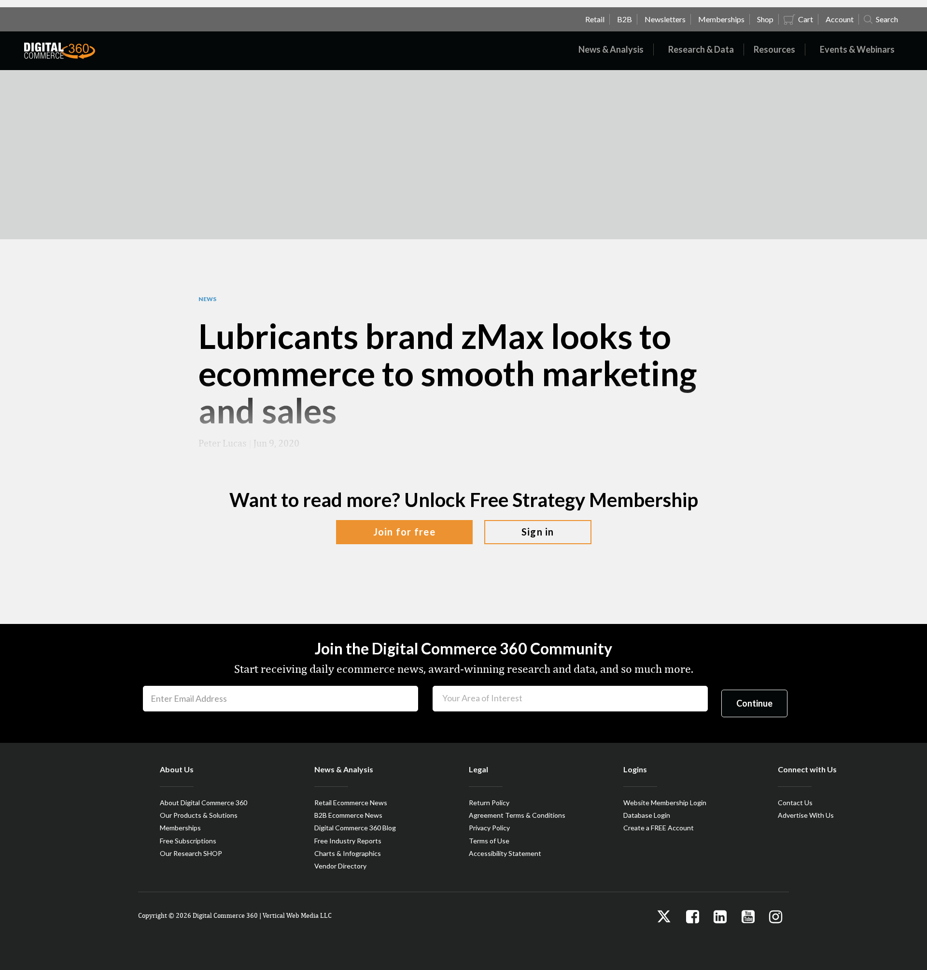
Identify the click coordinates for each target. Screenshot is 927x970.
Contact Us (795, 802)
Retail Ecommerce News (350, 802)
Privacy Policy (489, 828)
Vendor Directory (340, 866)
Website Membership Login (664, 802)
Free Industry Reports (347, 841)
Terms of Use (489, 841)
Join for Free (404, 531)
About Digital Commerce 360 (203, 802)
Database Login (646, 815)
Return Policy (489, 802)
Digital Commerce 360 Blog (355, 828)
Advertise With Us (806, 815)
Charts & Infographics (347, 853)
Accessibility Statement (505, 853)
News (207, 299)
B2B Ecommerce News (348, 815)
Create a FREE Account (658, 828)
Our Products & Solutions (199, 815)
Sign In (537, 531)
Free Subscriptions (188, 841)
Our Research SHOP (191, 853)
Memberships (180, 828)
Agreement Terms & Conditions (517, 815)
